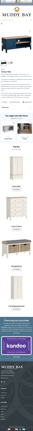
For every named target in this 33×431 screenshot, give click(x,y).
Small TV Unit (8, 139)
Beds (2, 414)
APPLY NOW (16, 357)
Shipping (5, 102)
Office (2, 411)
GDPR (2, 398)
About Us (3, 395)
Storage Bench (16, 266)
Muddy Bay (21, 427)
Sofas (2, 416)
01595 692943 (5, 378)
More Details (16, 189)
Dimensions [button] (5, 107)
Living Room (4, 406)
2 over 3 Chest (16, 226)
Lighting (3, 419)
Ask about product (15, 102)
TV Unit (25, 139)
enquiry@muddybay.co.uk (7, 375)
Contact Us (4, 392)
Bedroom (3, 409)
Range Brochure (28, 102)
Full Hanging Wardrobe (16, 306)
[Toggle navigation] (2, 23)
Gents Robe (16, 186)
